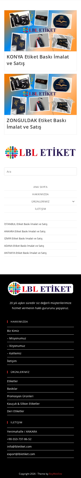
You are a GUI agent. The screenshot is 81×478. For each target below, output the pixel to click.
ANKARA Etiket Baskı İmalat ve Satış (24, 231)
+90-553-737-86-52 (19, 439)
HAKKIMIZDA (40, 194)
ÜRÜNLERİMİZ (40, 201)
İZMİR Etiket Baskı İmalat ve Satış (23, 238)
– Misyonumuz (16, 338)
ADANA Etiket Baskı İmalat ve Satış (24, 245)
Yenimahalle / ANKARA (22, 431)
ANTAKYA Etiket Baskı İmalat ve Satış (25, 253)
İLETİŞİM (40, 209)
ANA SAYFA (40, 187)
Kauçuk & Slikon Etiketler (23, 404)
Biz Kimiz (13, 331)
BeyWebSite (55, 473)
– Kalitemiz (14, 353)
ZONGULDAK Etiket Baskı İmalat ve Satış (36, 123)
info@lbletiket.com (19, 446)
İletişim (12, 361)
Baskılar (12, 388)
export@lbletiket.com (21, 454)
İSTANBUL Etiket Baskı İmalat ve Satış (25, 224)
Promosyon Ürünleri (20, 396)
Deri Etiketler (15, 411)
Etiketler (12, 381)
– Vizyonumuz (16, 346)
